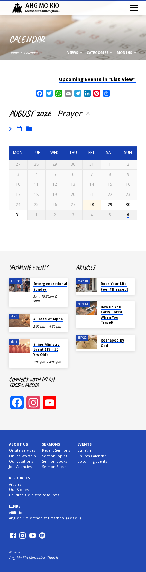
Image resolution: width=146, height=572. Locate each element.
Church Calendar (91, 456)
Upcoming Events (92, 461)
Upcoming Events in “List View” (97, 79)
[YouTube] (32, 535)
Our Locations (21, 461)
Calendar (31, 53)
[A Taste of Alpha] (19, 321)
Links (14, 506)
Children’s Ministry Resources (34, 495)
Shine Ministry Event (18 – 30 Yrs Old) (46, 349)
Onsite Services (22, 450)
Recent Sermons (56, 450)
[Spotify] (42, 535)
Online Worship (22, 456)
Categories (98, 53)
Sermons (51, 444)
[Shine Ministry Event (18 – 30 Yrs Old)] (19, 346)
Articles (15, 484)
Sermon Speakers (56, 467)
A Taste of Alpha (48, 319)
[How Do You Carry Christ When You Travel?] (86, 308)
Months (125, 53)
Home (13, 53)
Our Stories (19, 489)
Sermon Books (54, 461)
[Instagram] (22, 535)
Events (84, 444)
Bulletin (84, 450)
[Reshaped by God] (86, 342)
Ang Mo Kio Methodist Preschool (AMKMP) (45, 518)
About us (18, 444)
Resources (19, 478)
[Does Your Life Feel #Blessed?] (86, 285)
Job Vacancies (20, 467)
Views (73, 53)
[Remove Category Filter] (88, 113)
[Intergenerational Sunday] (19, 285)
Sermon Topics (54, 456)
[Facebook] (13, 535)
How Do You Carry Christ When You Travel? (112, 315)
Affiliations (17, 513)
